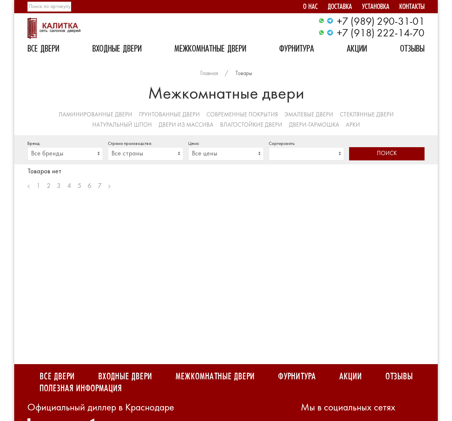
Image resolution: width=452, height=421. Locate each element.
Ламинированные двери (95, 115)
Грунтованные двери (169, 115)
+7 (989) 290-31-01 (381, 22)
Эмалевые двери (309, 115)
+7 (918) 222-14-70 (381, 34)
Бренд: (33, 144)
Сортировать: (282, 144)
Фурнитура (296, 49)
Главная (209, 73)
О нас (310, 7)
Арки (353, 125)
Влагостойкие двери (251, 125)
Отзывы (412, 49)
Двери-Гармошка (314, 125)
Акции (357, 49)
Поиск (387, 153)
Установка (375, 7)
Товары (243, 73)
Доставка (340, 7)
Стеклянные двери (367, 115)
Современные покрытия (242, 115)
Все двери (43, 49)
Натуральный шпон (122, 125)
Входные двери (117, 49)
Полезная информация (80, 388)
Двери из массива (185, 125)
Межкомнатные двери (210, 49)
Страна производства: (130, 144)
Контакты (412, 7)
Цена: (194, 144)
